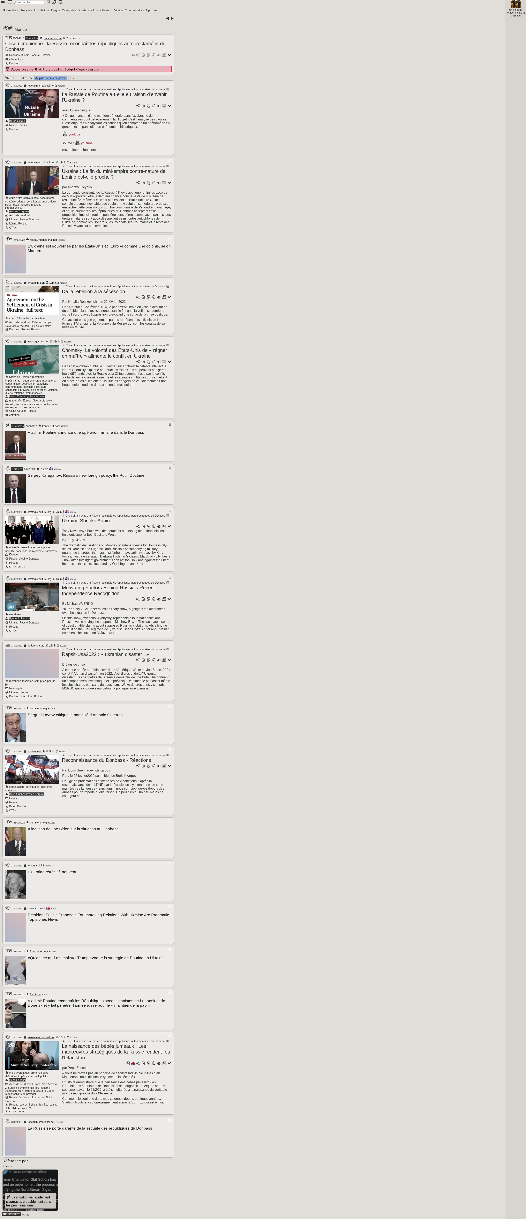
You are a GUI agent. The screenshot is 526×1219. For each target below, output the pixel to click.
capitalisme (12, 389)
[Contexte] (148, 55)
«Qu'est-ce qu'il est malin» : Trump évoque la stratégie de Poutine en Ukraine (96, 958)
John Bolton (35, 696)
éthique (21, 201)
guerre (45, 201)
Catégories (69, 10)
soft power (46, 400)
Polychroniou (37, 396)
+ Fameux (106, 10)
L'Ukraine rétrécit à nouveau (52, 872)
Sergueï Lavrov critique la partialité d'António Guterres (75, 715)
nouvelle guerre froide (22, 547)
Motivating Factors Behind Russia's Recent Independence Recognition (108, 590)
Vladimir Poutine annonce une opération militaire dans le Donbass (86, 432)
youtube (74, 134)
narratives (51, 551)
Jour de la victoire (40, 325)
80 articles (18, 426)
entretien (14, 414)
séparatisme (47, 197)
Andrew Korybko (19, 211)
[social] (138, 55)
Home (7, 10)
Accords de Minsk (20, 215)
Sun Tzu (43, 1104)
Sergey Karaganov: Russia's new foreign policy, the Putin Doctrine (86, 475)
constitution (33, 201)
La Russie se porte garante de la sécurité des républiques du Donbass (90, 1128)
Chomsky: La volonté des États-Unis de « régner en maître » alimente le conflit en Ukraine (114, 353)
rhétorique (38, 376)
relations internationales (28, 392)
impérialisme (12, 380)
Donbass (14, 55)
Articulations (42, 10)
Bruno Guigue (17, 121)
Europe (47, 322)
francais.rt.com (53, 38)
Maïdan (24, 325)
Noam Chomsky (18, 396)
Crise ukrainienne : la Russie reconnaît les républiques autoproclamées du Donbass (115, 89)
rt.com (44, 469)
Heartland (11, 1090)
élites (36, 400)
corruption (40, 680)
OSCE (21, 566)
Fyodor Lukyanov (19, 618)
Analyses (26, 10)
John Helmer (12, 1108)
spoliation (40, 389)
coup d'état (15, 197)
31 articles (31, 38)
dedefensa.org (36, 645)
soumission (28, 383)
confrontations (13, 386)
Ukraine (46, 55)
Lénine (13, 223)
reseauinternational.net (41, 85)
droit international (46, 380)
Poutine (13, 63)
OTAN (12, 227)
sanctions (42, 383)
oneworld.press (36, 908)
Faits (15, 10)
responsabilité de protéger (20, 1093)
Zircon (50, 1090)
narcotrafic (15, 400)
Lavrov (24, 1104)
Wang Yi (27, 1108)
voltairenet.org (38, 708)
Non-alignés (12, 404)
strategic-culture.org (39, 512)
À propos (151, 10)
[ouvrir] (170, 238)
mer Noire (46, 1097)
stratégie (10, 201)
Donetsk (35, 55)
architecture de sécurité (32, 1090)
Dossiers (83, 10)
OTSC (21, 1111)
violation (53, 389)
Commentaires (134, 10)
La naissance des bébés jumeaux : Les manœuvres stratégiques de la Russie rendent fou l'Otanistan (116, 1051)
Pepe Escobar (17, 1079)
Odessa (36, 322)
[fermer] (170, 84)
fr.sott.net (35, 994)
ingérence (46, 786)
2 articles (17, 469)
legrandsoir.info (36, 865)
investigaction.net (38, 341)
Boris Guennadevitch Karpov (26, 794)
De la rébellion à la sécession (93, 291)
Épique (55, 10)
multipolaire (41, 1076)
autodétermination (34, 318)
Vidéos (118, 10)
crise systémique (19, 1072)
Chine (12, 410)
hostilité (10, 551)
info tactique (16, 59)
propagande (43, 547)
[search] (29, 2)
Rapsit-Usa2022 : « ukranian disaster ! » (105, 654)
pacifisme (29, 386)
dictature (41, 386)
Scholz (33, 1104)
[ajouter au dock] (159, 55)
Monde (21, 29)
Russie (25, 55)
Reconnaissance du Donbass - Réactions (106, 760)
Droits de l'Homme (20, 376)
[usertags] (143, 55)
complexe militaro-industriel (34, 1087)
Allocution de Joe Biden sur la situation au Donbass (73, 829)
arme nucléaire (39, 1072)
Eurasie (12, 1087)
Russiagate (16, 688)
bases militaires (30, 404)
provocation (27, 389)
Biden (23, 696)
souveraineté (31, 197)
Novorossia (12, 325)
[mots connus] (154, 55)
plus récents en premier (53, 78)
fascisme (27, 680)
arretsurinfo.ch (36, 282)
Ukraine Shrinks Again (86, 520)
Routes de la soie (29, 407)
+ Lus (94, 10)
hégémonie (28, 380)
